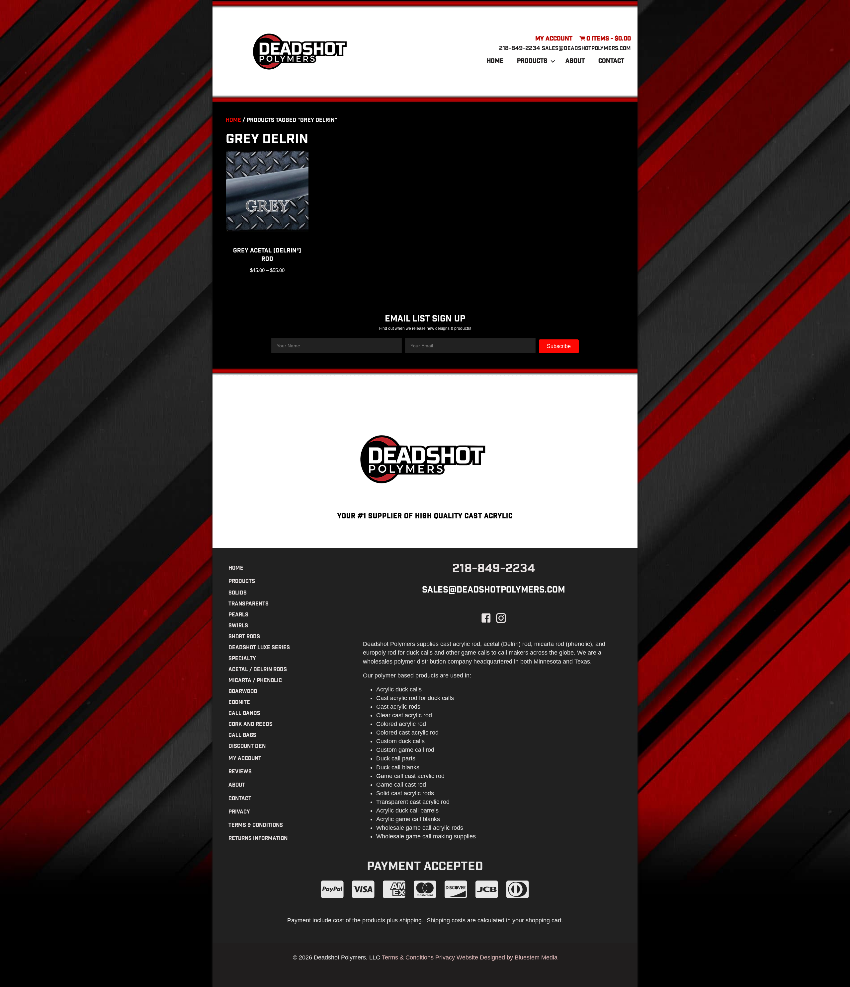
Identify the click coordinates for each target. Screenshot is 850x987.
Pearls (238, 615)
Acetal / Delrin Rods (257, 670)
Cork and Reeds (250, 725)
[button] (552, 61)
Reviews (240, 772)
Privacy (239, 812)
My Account (553, 39)
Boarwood (242, 692)
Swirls (238, 626)
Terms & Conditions (255, 825)
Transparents (248, 604)
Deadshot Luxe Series (259, 648)
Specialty (242, 659)
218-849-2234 (519, 48)
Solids (237, 593)
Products (532, 61)
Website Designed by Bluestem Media (507, 957)
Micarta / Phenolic (255, 681)
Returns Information (258, 839)
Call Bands (244, 714)
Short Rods (244, 637)
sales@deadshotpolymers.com (586, 49)
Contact (611, 61)
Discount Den (247, 746)
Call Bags (242, 736)
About (575, 61)
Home (495, 61)
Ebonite (239, 703)
